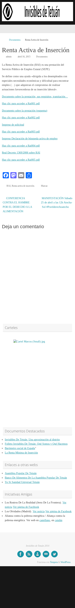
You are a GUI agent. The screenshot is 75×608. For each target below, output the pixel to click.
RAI (9, 185)
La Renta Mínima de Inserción (21, 452)
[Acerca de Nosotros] (37, 554)
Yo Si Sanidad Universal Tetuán (22, 482)
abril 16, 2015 (24, 56)
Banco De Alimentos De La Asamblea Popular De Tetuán (36, 477)
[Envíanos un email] (46, 554)
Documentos (15, 40)
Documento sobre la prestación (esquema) (24, 110)
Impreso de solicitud (13, 124)
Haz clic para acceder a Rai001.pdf (21, 103)
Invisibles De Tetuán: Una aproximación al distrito (32, 439)
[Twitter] (54, 554)
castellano (44, 520)
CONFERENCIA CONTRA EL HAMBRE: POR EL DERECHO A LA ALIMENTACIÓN (17, 205)
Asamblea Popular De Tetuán (21, 473)
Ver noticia (39, 511)
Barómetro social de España (20, 448)
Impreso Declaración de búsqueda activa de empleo (30, 138)
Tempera (54, 562)
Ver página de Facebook (26, 507)
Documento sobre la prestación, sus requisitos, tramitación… (35, 96)
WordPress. (66, 562)
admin (9, 56)
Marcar (44, 185)
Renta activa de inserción (23, 185)
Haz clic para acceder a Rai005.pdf (21, 159)
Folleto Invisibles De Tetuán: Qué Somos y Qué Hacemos (36, 443)
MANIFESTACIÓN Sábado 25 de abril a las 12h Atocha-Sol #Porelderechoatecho (56, 203)
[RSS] (29, 554)
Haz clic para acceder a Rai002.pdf (21, 117)
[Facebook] (20, 554)
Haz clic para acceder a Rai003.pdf (21, 131)
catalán (58, 520)
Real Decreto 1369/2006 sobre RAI (21, 152)
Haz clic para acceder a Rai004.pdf (21, 145)
